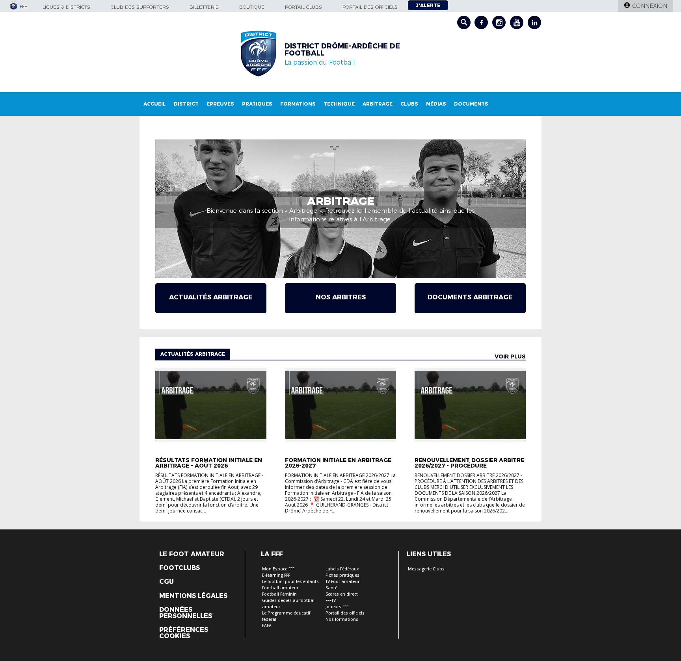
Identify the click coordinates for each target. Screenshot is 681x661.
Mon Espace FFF (278, 569)
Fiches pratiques (342, 575)
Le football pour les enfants (290, 581)
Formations (298, 104)
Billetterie (204, 7)
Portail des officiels (370, 7)
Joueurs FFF (337, 606)
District (186, 104)
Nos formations (342, 619)
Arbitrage (378, 104)
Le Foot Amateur (191, 554)
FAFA (267, 625)
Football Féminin (279, 594)
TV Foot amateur (342, 581)
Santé (331, 587)
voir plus (510, 356)
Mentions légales (193, 596)
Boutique (251, 7)
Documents (471, 104)
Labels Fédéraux (342, 569)
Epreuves (220, 104)
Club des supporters (140, 7)
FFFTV (331, 600)
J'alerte (428, 5)
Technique (339, 104)
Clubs (409, 104)
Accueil (154, 104)
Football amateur (280, 587)
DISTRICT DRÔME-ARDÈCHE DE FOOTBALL (342, 50)
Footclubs (179, 568)
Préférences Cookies (183, 633)
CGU (166, 582)
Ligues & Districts (66, 7)
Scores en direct (342, 594)
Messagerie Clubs (426, 569)
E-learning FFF (276, 575)
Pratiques (257, 104)
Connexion (649, 5)
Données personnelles (185, 613)
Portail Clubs (303, 7)
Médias (436, 104)
